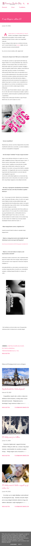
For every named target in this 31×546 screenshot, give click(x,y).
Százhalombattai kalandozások (13, 389)
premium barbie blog (9, 350)
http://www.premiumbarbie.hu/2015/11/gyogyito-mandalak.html (15, 243)
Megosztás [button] (6, 353)
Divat (13, 7)
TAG (17, 350)
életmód (5, 348)
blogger (21, 346)
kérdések (11, 348)
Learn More (13, 544)
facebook (18, 45)
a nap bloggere (12, 346)
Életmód (4, 7)
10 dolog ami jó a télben (11, 437)
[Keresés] (24, 3)
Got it (20, 544)
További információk (21, 407)
